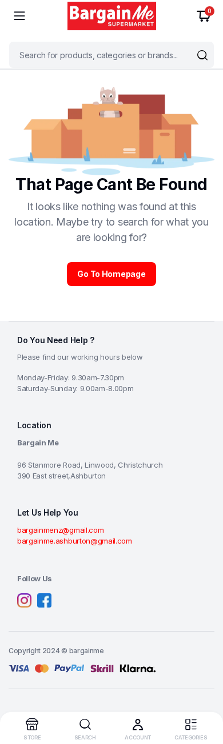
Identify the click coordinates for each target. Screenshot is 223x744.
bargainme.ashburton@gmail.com (74, 540)
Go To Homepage (111, 274)
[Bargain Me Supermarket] (111, 16)
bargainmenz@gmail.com (60, 529)
